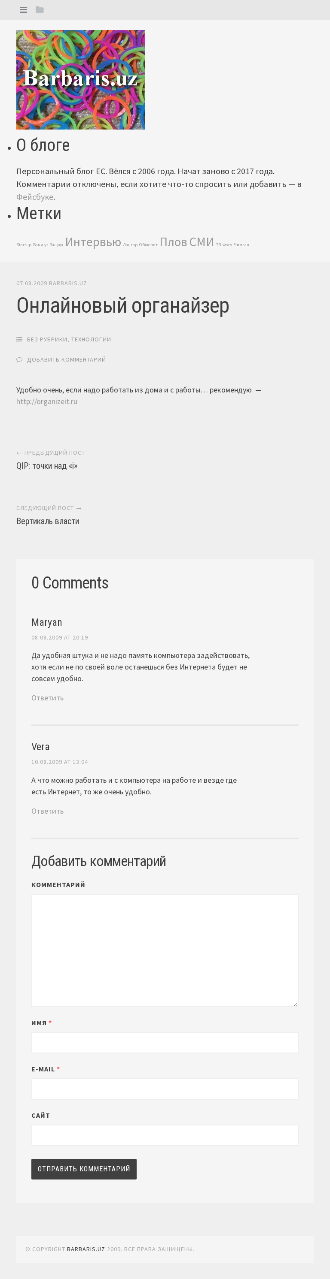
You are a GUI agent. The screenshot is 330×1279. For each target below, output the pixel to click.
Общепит (148, 244)
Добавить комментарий (66, 359)
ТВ (218, 244)
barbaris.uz (68, 283)
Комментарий (58, 884)
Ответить (47, 698)
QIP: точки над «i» (46, 466)
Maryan (46, 622)
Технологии (91, 339)
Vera (40, 747)
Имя (41, 1022)
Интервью (93, 242)
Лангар (130, 244)
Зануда (56, 244)
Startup (23, 244)
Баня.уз (40, 244)
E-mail (45, 1069)
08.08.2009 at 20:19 (59, 637)
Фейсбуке (34, 196)
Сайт (40, 1115)
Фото (227, 244)
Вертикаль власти (47, 521)
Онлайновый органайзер (122, 305)
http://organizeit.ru (46, 401)
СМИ (201, 242)
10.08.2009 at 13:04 (59, 762)
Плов (173, 242)
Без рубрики (47, 339)
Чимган (241, 244)
